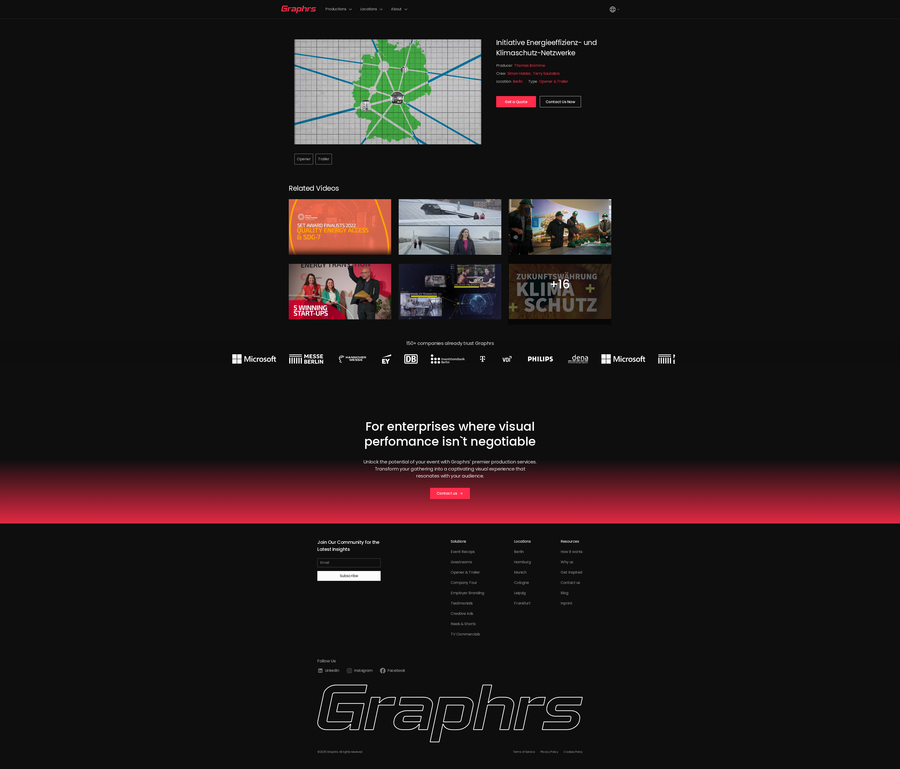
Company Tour (464, 582)
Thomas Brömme (529, 65)
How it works (572, 551)
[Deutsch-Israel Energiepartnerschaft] (450, 227)
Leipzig (519, 593)
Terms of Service (524, 752)
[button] (339, 9)
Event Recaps (463, 551)
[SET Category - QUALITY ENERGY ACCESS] (340, 227)
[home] (298, 9)
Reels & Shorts (463, 624)
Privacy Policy (549, 752)
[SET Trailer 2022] (340, 291)
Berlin (517, 81)
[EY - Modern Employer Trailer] (450, 291)
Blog (564, 593)
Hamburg (522, 562)
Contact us (570, 582)
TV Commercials (465, 634)
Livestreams (461, 562)
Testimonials (462, 603)
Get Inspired (571, 572)
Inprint (566, 603)
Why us (567, 562)
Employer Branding (467, 593)
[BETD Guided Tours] (560, 227)
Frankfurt (522, 603)
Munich (520, 572)
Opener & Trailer (553, 81)
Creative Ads (462, 613)
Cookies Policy (573, 752)
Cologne (521, 582)
